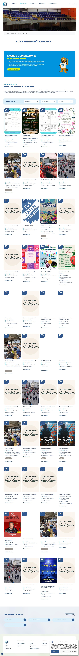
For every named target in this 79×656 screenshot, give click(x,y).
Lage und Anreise (21, 643)
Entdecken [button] (32, 3)
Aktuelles (19, 646)
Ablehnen (63, 651)
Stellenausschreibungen (35, 648)
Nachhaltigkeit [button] (52, 3)
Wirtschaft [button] (41, 3)
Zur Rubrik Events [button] (69, 614)
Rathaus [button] (14, 3)
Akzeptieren (55, 651)
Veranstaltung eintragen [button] (13, 69)
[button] (76, 641)
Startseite (7, 33)
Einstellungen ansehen (73, 651)
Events (19, 33)
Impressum (44, 643)
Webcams (19, 645)
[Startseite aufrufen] (5, 3)
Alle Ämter (32, 646)
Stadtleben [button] (23, 3)
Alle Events (25, 33)
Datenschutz (44, 645)
